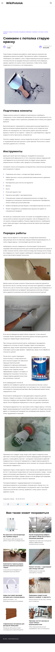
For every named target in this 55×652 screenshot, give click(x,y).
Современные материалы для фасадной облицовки (13, 624)
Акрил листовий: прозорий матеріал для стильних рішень (14, 596)
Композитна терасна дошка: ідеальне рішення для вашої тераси (13, 565)
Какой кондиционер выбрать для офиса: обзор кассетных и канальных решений (39, 536)
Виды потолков (13, 32)
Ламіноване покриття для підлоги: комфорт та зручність (40, 596)
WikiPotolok (14, 3)
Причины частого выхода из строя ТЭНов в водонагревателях (39, 622)
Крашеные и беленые (25, 32)
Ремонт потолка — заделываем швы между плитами (40, 567)
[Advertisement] (27, 18)
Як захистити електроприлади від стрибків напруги (14, 535)
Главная (5, 32)
